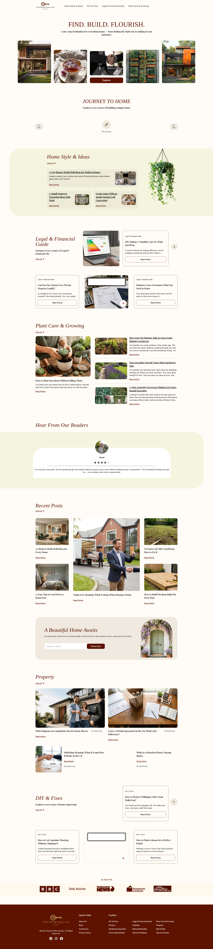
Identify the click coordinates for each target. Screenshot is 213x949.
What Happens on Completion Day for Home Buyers (62, 730)
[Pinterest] (50, 938)
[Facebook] (61, 938)
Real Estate (160, 929)
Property (159, 925)
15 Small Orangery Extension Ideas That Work (59, 197)
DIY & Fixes (92, 6)
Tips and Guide (162, 933)
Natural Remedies (139, 929)
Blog (81, 925)
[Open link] (123, 303)
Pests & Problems (139, 933)
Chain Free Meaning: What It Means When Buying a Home (102, 594)
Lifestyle (135, 925)
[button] (174, 247)
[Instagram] (56, 938)
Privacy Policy (85, 933)
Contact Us (83, 929)
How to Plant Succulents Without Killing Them (59, 380)
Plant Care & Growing (138, 6)
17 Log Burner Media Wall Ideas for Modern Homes (74, 172)
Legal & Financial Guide (113, 6)
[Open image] (63, 356)
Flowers (112, 925)
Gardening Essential (117, 929)
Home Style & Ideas (73, 6)
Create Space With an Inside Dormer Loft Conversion (106, 197)
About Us (83, 921)
